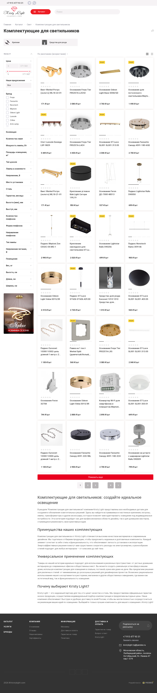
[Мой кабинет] (149, 3)
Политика (65, 638)
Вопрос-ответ (101, 633)
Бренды (8, 632)
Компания (34, 621)
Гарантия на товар (69, 634)
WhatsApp (84, 672)
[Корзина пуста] (148, 12)
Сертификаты (35, 638)
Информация (68, 621)
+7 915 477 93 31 (15, 3)
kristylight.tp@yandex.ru (134, 645)
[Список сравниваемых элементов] (129, 12)
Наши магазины (35, 634)
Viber (78, 672)
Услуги (7, 627)
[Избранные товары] (139, 12)
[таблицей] (152, 54)
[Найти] (117, 11)
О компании (34, 627)
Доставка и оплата (69, 630)
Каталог (8, 621)
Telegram (72, 672)
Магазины (65, 627)
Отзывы (32, 630)
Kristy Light (99, 637)
